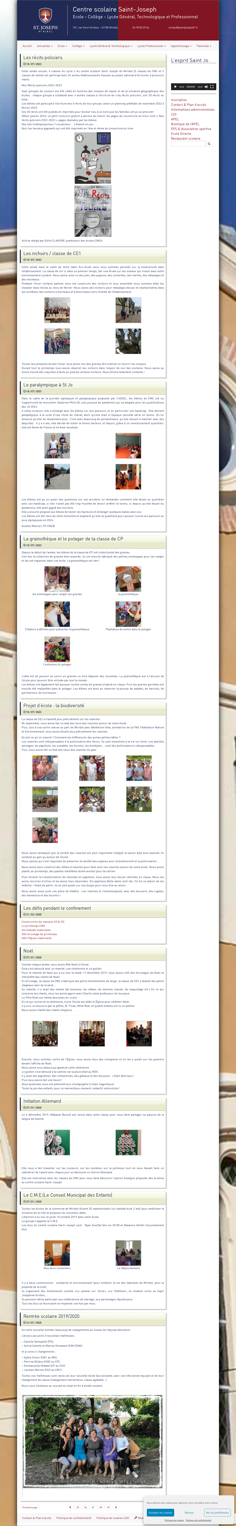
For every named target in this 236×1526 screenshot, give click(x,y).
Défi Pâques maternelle (37, 938)
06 (85, 1507)
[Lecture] (175, 86)
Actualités (44, 46)
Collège (77, 46)
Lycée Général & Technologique (110, 46)
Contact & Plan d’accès (188, 104)
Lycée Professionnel (151, 46)
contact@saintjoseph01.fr (183, 27)
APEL (175, 119)
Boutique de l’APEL (185, 124)
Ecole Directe (181, 133)
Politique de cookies (174, 1520)
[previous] (70, 1507)
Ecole (61, 46)
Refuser (189, 1512)
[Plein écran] (212, 86)
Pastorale (203, 46)
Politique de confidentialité (198, 1520)
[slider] (191, 87)
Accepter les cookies (160, 1512)
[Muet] (206, 86)
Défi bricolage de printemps (39, 934)
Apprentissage (180, 46)
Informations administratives (193, 109)
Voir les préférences (217, 1512)
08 (101, 1507)
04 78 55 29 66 (141, 27)
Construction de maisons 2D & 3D (43, 921)
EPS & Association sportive (191, 129)
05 (78, 1507)
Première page (29, 1507)
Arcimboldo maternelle (36, 930)
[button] (194, 77)
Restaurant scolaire (185, 138)
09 (108, 1507)
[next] (116, 1507)
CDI (173, 114)
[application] (193, 77)
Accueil (27, 46)
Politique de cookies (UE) (113, 1518)
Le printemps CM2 (33, 925)
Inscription (179, 100)
